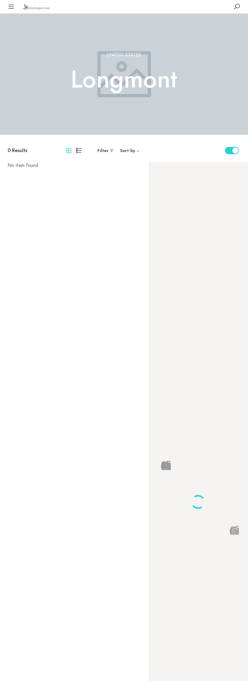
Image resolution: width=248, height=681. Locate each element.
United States (124, 54)
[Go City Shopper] (37, 6)
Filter (103, 150)
